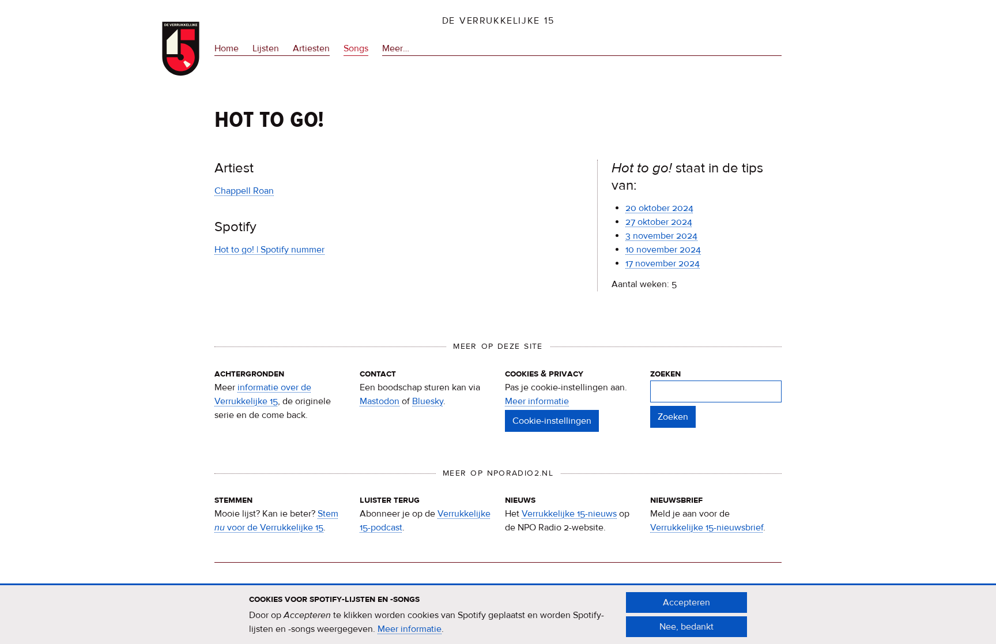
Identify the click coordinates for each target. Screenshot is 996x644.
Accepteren (686, 602)
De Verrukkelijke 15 (498, 21)
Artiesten (311, 48)
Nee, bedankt (686, 626)
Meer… (395, 49)
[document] (498, 614)
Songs (356, 48)
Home (226, 48)
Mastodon (379, 401)
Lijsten (265, 48)
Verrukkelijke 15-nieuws (569, 513)
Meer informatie (537, 401)
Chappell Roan (244, 191)
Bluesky (427, 401)
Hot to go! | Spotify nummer (269, 249)
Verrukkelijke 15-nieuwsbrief (706, 527)
